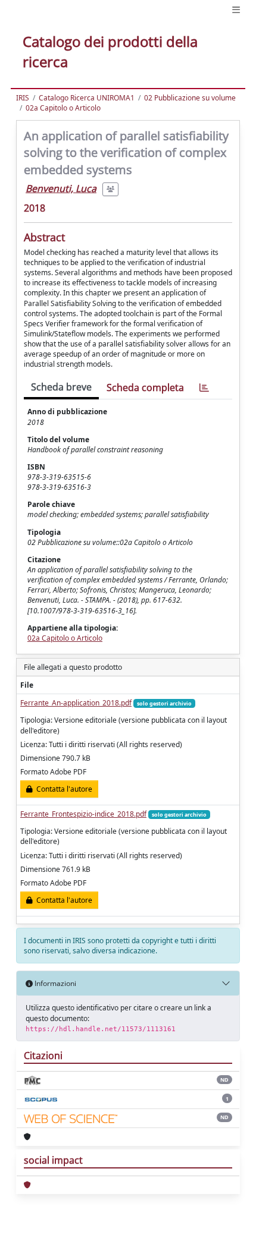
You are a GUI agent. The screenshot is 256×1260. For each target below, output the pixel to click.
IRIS (22, 98)
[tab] (204, 388)
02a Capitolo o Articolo (63, 108)
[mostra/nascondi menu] (236, 9)
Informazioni (54, 983)
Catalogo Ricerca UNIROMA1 (87, 98)
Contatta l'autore (62, 789)
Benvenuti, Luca (61, 188)
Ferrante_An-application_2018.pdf (76, 703)
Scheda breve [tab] (61, 386)
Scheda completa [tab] (145, 387)
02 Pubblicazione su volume (190, 98)
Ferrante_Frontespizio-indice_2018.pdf (83, 814)
